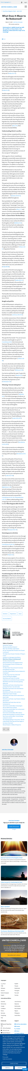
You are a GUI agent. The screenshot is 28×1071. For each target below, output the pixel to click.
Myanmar (17, 1003)
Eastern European (5, 992)
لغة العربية (3, 983)
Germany (3, 1013)
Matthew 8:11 (18, 223)
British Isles (3, 1003)
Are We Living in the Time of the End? (11, 674)
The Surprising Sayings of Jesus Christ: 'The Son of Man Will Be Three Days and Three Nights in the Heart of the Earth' (13, 721)
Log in (25, 2)
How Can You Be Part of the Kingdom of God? (12, 857)
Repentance (13, 613)
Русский (17, 992)
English (2, 995)
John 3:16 (15, 125)
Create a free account (14, 826)
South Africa (17, 1015)
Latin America (18, 1001)
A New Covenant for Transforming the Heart (11, 882)
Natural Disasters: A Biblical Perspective (12, 724)
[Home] (9, 7)
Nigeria (16, 1010)
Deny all (7, 1067)
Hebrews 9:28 (19, 370)
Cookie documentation (7, 1059)
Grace (20, 613)
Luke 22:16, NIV (16, 418)
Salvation (5, 613)
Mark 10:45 (19, 375)
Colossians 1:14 (6, 381)
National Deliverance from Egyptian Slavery (13, 662)
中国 (2, 986)
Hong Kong (3, 1015)
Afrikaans (3, 988)
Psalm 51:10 (5, 90)
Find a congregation (14, 961)
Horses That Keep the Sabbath (10, 676)
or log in (14, 829)
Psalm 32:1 (11, 555)
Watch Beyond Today (14, 967)
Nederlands (17, 988)
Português (17, 990)
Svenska (16, 995)
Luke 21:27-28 (9, 475)
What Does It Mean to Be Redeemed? (12, 659)
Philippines (17, 1013)
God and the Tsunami (7, 645)
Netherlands (17, 1006)
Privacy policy (5, 1057)
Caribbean (3, 1008)
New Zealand (18, 1008)
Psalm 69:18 (5, 266)
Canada (2, 1006)
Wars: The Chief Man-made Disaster (11, 648)
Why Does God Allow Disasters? (10, 647)
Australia (3, 1001)
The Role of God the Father (9, 661)
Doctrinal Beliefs (7, 618)
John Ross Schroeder (18, 22)
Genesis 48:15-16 (16, 196)
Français (16, 986)
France (2, 1010)
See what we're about (14, 955)
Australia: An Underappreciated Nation (12, 657)
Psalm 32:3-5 (12, 73)
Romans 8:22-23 (12, 529)
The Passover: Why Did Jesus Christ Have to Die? (12, 931)
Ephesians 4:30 (6, 487)
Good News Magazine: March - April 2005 (12, 11)
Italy (2, 1017)
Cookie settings (14, 1063)
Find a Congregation (5, 2)
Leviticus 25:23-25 (17, 315)
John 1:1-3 (19, 209)
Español (16, 983)
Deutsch (3, 990)
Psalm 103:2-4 (19, 280)
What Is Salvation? (5, 906)
